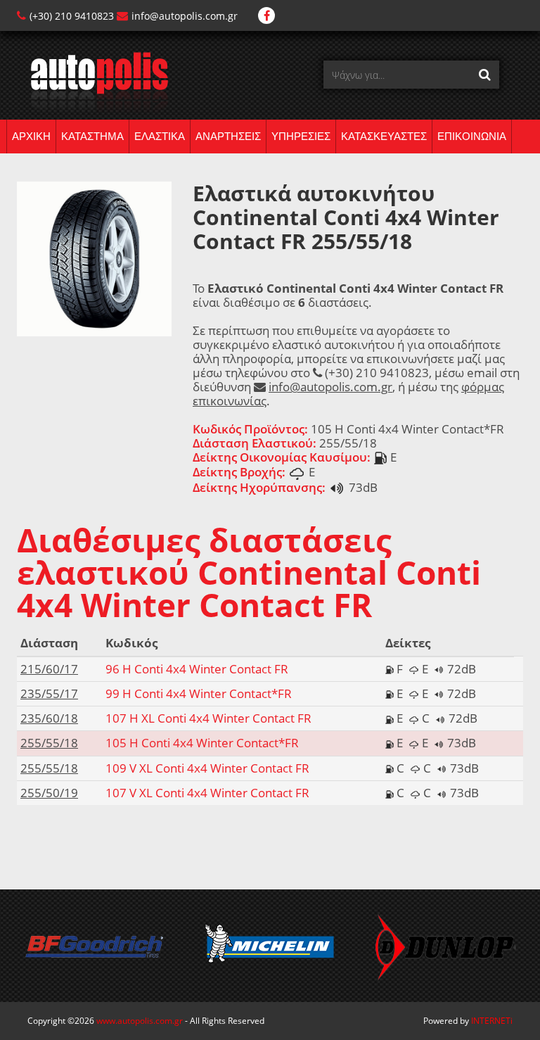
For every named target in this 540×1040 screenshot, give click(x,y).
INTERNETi (492, 1021)
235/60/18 (49, 718)
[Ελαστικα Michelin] (270, 946)
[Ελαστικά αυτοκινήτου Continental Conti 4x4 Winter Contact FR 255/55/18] (94, 258)
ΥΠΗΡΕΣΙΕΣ (300, 136)
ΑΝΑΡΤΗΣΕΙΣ (228, 136)
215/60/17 (49, 669)
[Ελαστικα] (92, 81)
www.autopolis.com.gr (139, 1021)
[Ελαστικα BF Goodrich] (94, 946)
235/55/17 (49, 693)
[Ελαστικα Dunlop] (445, 946)
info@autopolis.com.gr (184, 16)
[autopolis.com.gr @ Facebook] (266, 16)
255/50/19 (49, 793)
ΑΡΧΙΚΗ (31, 136)
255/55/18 (49, 743)
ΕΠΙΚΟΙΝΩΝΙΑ (471, 136)
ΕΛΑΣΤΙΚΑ (159, 136)
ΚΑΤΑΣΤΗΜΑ (92, 136)
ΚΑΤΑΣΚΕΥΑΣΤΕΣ (384, 136)
